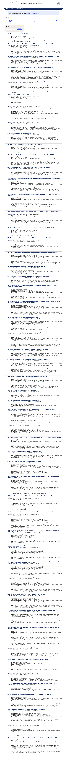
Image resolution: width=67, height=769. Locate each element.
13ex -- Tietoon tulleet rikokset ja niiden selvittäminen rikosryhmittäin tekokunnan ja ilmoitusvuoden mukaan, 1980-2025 (32, 43)
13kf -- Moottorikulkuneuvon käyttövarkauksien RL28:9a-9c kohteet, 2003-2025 (23, 400)
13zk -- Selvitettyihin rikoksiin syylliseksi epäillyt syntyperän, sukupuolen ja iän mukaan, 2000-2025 (27, 594)
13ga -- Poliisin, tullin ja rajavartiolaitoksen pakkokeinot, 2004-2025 (21, 133)
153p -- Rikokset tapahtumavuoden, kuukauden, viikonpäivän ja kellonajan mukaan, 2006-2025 (26, 709)
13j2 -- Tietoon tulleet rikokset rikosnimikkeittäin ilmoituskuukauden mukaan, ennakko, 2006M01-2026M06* (29, 276)
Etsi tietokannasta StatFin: (11, 26)
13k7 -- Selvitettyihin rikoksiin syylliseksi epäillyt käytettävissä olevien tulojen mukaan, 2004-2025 (27, 376)
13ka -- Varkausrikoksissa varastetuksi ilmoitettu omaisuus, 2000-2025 (22, 390)
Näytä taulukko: (22, 35)
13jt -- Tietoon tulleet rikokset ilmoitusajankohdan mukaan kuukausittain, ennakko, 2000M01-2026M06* (28, 349)
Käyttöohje (59, 4)
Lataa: (17, 35)
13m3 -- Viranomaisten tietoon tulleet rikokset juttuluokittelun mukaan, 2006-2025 (24, 451)
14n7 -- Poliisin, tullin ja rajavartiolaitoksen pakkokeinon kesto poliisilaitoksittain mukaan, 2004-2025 (28, 671)
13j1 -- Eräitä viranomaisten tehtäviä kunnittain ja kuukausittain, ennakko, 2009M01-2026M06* (26, 266)
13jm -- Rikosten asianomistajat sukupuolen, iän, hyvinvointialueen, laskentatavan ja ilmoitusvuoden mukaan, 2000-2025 (32, 332)
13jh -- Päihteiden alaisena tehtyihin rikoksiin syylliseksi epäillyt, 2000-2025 (23, 317)
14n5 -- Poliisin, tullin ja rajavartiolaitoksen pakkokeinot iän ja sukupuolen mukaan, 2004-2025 (26, 647)
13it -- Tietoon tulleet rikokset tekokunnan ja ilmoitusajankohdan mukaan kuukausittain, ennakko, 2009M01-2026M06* (31, 227)
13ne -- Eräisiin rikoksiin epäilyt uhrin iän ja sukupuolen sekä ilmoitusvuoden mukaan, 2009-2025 (27, 461)
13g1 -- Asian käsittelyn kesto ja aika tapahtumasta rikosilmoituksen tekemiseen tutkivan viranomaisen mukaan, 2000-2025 (32, 120)
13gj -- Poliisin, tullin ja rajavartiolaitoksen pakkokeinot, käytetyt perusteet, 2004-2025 (25, 144)
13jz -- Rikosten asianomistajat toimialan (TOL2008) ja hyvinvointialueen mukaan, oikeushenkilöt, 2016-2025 (29, 359)
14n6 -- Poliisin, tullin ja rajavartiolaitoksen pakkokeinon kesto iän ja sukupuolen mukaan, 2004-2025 (28, 659)
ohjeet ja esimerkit (31, 13)
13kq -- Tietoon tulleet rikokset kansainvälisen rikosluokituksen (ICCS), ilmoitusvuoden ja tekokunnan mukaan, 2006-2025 (32, 409)
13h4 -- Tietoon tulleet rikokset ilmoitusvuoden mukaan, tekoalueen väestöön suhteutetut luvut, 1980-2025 (29, 167)
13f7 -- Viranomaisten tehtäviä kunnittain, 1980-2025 (18, 94)
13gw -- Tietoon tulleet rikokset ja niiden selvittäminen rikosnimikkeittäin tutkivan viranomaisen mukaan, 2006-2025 (31, 154)
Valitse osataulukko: (12, 35)
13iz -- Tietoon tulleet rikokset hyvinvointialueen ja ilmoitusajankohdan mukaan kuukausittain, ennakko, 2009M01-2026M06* (32, 252)
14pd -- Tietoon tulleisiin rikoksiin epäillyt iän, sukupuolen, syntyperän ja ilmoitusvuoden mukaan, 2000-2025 (29, 694)
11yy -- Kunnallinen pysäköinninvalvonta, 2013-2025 (18, 33)
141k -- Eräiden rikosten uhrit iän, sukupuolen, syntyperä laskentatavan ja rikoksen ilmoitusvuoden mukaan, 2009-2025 (31, 610)
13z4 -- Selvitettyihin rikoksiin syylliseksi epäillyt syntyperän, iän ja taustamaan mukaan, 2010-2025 (27, 577)
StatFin (9, 8)
